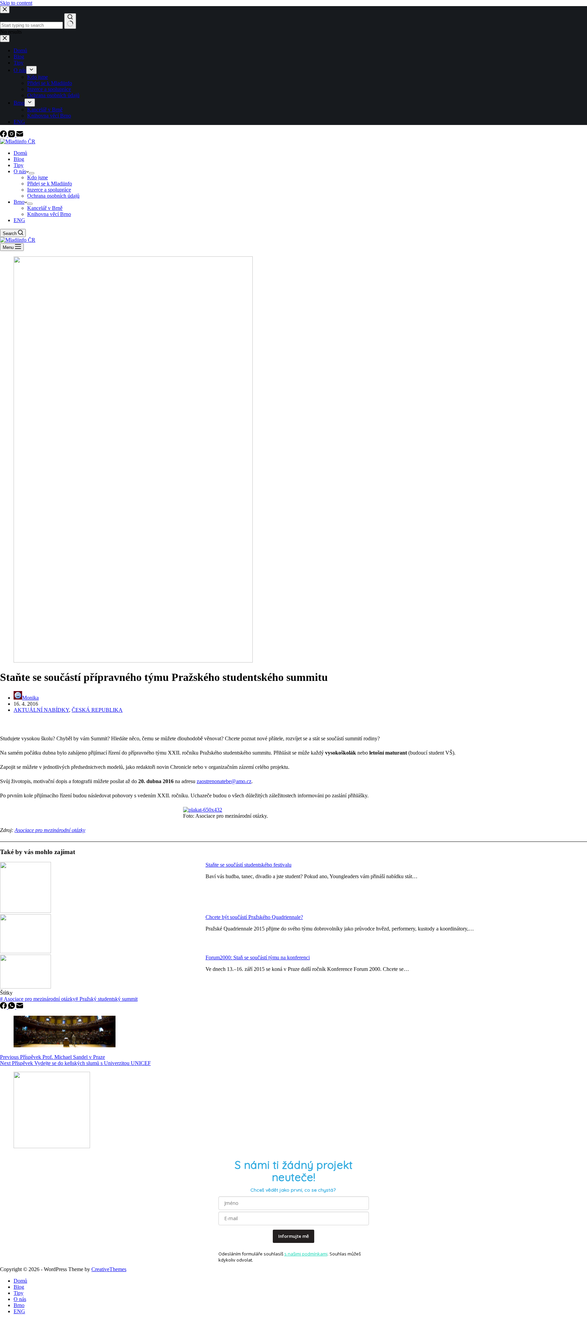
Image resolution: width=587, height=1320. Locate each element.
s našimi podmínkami (305, 1254)
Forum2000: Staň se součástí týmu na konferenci (258, 957)
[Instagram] (12, 135)
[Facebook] (4, 135)
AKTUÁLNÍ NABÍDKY (41, 710)
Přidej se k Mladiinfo (49, 183)
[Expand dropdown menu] (31, 173)
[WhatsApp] (12, 1007)
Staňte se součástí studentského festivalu (248, 865)
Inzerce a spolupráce (49, 190)
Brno (19, 202)
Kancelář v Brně (45, 208)
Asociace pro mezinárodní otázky (50, 830)
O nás (20, 171)
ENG (19, 220)
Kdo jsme (37, 177)
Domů (20, 153)
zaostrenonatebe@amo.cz (224, 781)
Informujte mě (293, 1236)
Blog (19, 159)
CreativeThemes (108, 1269)
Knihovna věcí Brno (49, 214)
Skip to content (16, 3)
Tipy (18, 165)
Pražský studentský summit (106, 999)
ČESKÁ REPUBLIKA (97, 710)
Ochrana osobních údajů (53, 196)
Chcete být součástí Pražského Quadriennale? (254, 917)
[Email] (19, 135)
